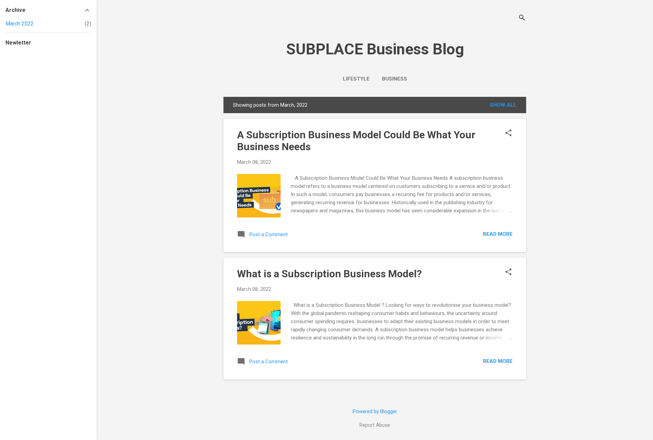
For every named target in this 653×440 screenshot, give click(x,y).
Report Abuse (374, 425)
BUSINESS (394, 79)
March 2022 (19, 23)
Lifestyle (356, 79)
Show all (503, 105)
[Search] (522, 18)
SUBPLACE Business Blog (375, 49)
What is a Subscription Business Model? (329, 274)
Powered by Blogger (375, 411)
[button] (508, 133)
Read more (498, 234)
